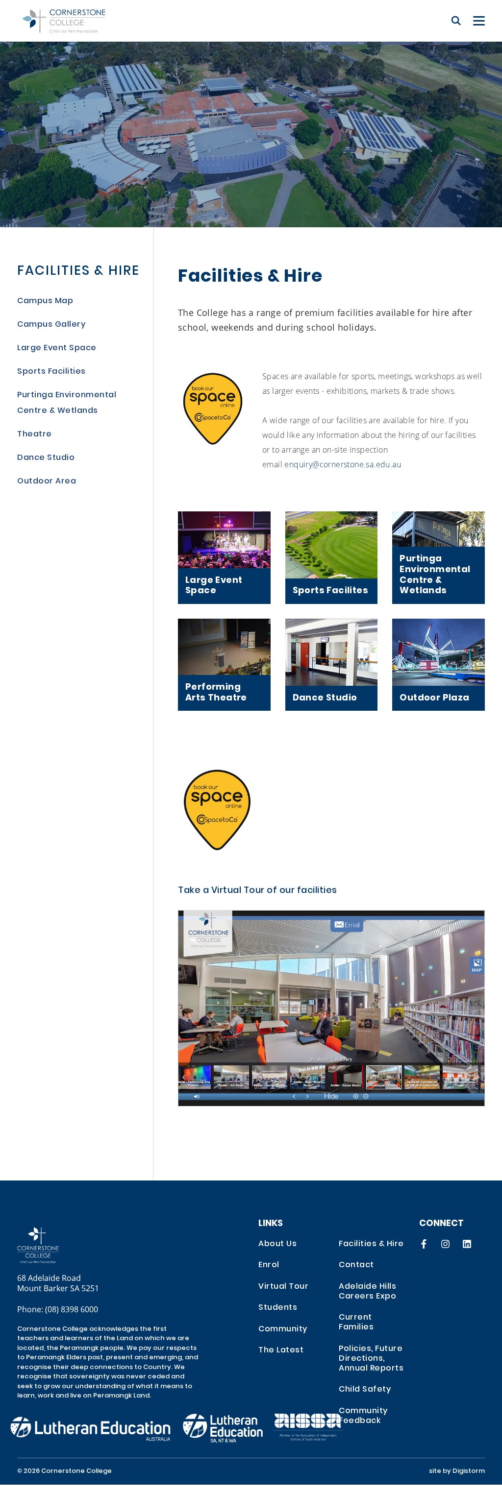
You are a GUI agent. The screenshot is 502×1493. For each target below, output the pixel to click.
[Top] (63, 1245)
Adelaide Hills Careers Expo (367, 1291)
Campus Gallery (51, 324)
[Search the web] (456, 20)
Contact (356, 1265)
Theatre (34, 434)
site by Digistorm (457, 1471)
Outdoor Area (46, 481)
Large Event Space (57, 348)
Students (277, 1307)
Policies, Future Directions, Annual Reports (371, 1359)
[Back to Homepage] (63, 20)
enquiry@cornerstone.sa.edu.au (342, 464)
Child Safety (365, 1389)
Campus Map (45, 301)
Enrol (268, 1265)
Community (282, 1329)
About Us (277, 1244)
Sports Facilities (51, 371)
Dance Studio (46, 458)
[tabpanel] (251, 113)
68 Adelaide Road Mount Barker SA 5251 (58, 1283)
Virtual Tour (283, 1286)
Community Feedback (363, 1416)
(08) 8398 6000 (71, 1309)
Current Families (356, 1322)
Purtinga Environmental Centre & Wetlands (66, 403)
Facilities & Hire (78, 271)
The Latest (280, 1350)
